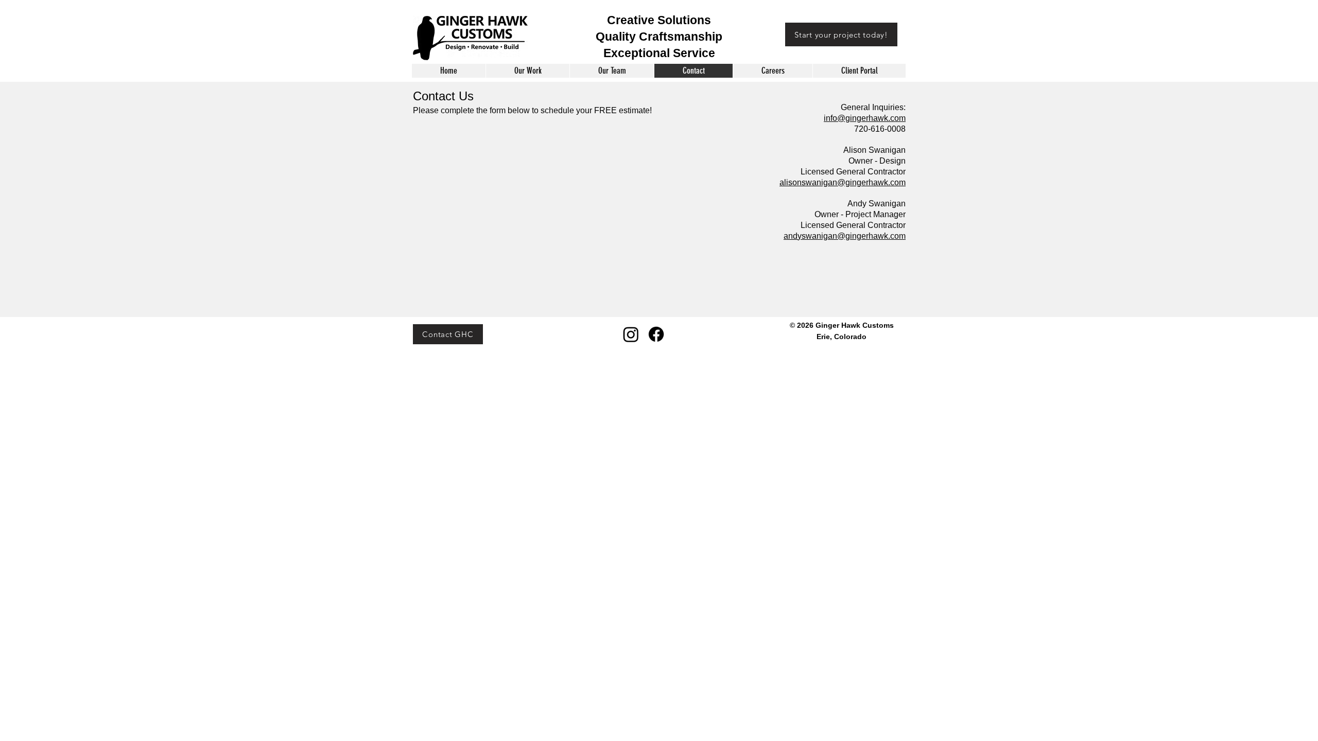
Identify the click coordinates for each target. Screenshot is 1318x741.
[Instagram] (631, 334)
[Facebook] (656, 334)
